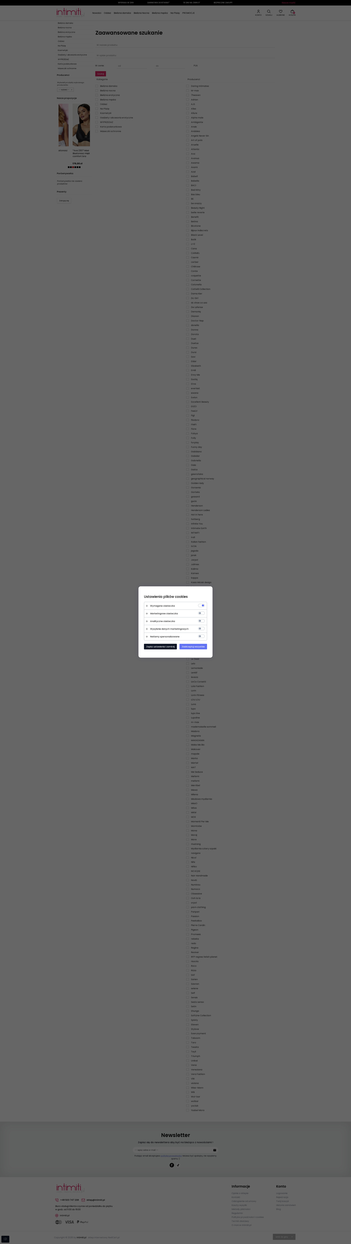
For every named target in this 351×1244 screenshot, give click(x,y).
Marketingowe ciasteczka (164, 613)
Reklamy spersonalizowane (164, 636)
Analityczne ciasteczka (162, 621)
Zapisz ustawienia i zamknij (160, 646)
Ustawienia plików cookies (166, 597)
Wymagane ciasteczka (162, 605)
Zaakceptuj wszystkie (193, 646)
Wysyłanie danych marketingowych (169, 629)
